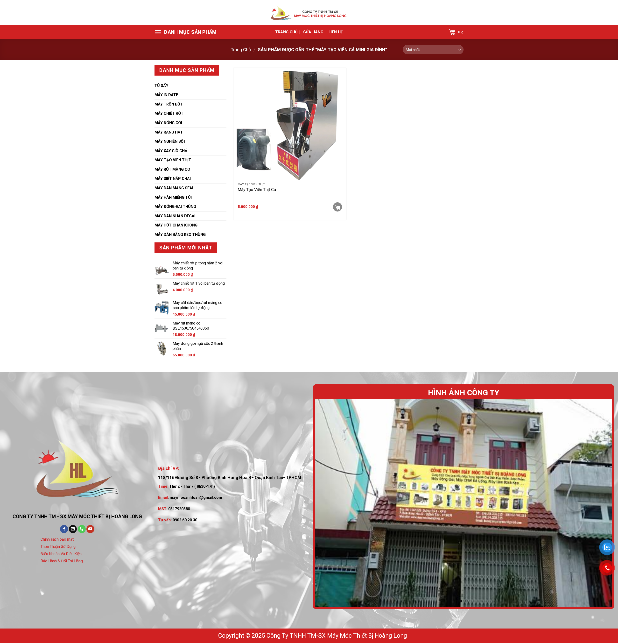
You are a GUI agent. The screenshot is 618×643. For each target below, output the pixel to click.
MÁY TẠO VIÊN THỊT (172, 160)
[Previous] (327, 502)
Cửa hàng (313, 32)
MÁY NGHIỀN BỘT (170, 141)
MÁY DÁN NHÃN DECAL (175, 216)
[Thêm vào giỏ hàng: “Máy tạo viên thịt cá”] (337, 207)
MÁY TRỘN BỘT (168, 104)
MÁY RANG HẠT (168, 132)
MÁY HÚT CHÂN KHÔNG (175, 225)
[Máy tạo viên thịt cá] (289, 124)
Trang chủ (286, 32)
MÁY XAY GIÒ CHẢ (170, 150)
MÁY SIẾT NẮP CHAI (172, 178)
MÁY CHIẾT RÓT (168, 113)
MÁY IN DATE (166, 94)
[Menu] (185, 32)
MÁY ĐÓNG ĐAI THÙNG (175, 206)
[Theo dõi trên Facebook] (64, 529)
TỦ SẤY (161, 85)
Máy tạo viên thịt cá (257, 189)
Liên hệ (336, 32)
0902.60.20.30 (185, 520)
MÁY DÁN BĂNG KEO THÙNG (180, 234)
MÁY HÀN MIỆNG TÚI (173, 197)
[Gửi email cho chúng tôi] (73, 529)
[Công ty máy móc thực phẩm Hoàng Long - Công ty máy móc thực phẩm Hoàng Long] (309, 13)
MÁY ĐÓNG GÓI (168, 122)
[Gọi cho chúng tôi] (82, 529)
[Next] (600, 502)
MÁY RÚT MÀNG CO (172, 169)
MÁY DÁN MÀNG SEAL (174, 188)
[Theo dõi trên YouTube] (90, 529)
